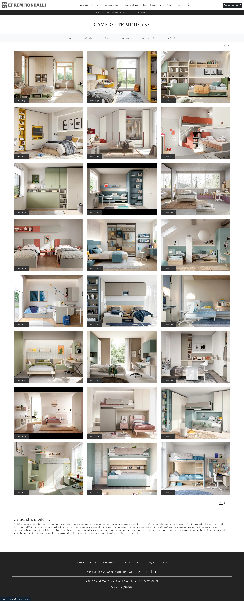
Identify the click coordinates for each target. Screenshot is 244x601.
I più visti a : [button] (172, 38)
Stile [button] (106, 38)
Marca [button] (68, 38)
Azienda (84, 5)
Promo (170, 5)
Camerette (124, 13)
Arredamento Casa (110, 5)
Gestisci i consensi (23, 599)
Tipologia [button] (124, 38)
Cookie (11, 599)
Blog (144, 5)
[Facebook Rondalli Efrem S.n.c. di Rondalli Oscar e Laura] (155, 571)
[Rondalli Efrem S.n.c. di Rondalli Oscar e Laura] (24, 5)
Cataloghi (149, 562)
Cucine (95, 5)
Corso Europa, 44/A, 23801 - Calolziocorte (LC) (109, 571)
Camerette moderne (140, 13)
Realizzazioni (156, 5)
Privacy (3, 599)
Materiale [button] (87, 38)
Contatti (180, 5)
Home (97, 13)
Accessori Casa (131, 5)
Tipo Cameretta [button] (148, 38)
